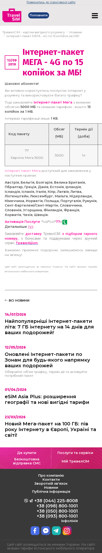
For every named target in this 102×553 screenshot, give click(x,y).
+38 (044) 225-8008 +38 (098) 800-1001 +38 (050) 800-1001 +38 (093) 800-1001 (56, 510)
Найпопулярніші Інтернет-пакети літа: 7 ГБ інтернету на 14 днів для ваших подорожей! (49, 326)
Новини (51, 487)
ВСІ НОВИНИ (18, 300)
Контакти (51, 479)
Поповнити (39, 15)
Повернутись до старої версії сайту (51, 2)
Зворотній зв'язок (51, 483)
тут (30, 227)
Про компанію (51, 475)
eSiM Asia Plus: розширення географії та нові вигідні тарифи (47, 399)
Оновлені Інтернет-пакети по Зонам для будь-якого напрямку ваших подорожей (47, 359)
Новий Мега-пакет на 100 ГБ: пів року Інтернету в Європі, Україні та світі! (50, 429)
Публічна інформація (51, 491)
